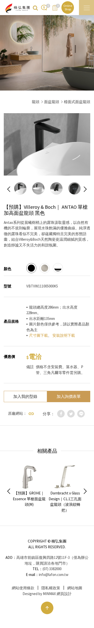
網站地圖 (74, 587)
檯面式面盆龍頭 (77, 101)
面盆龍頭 (51, 101)
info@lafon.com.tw (53, 574)
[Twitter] (71, 413)
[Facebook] (61, 413)
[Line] (81, 413)
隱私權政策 (50, 587)
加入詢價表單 (69, 396)
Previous (9, 189)
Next (85, 189)
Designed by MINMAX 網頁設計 (47, 593)
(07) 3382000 (52, 568)
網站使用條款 (23, 587)
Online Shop (67, 7)
